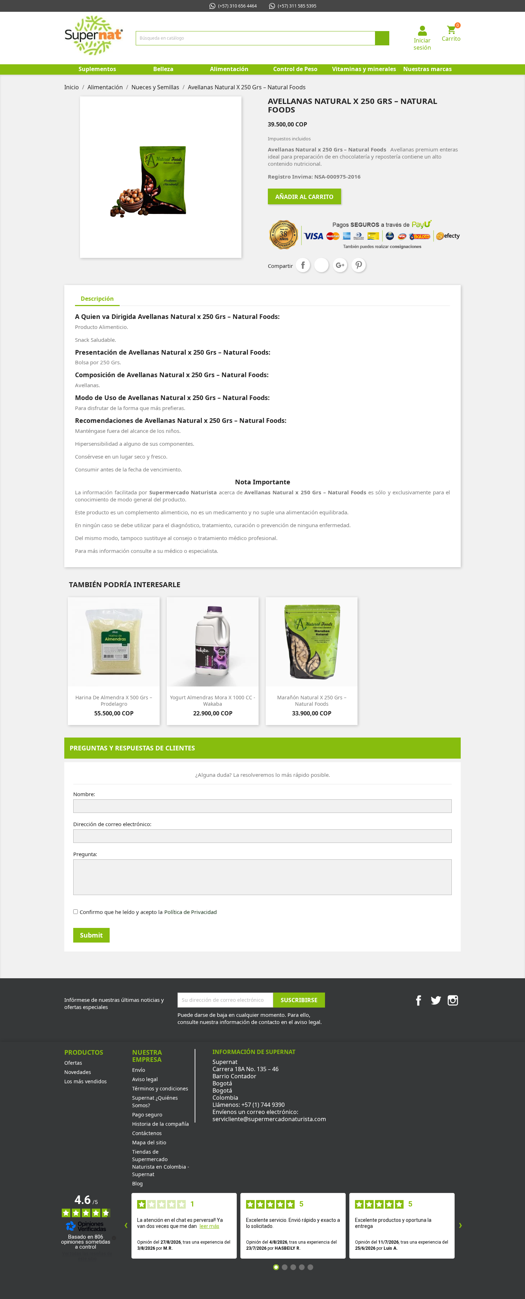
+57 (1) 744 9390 (263, 1105)
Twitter (436, 1000)
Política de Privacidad (190, 911)
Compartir (303, 265)
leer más (209, 1226)
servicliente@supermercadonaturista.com (269, 1119)
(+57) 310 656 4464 (237, 6)
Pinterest (358, 265)
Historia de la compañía (160, 1123)
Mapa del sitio (149, 1142)
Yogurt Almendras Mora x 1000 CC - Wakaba (212, 700)
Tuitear (321, 265)
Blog (137, 1183)
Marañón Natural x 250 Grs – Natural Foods (311, 700)
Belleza (163, 69)
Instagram (453, 1000)
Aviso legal (145, 1079)
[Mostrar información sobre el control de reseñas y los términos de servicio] (114, 1238)
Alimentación (229, 69)
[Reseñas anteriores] (126, 1226)
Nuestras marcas (427, 69)
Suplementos (97, 69)
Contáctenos (147, 1133)
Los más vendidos (85, 1081)
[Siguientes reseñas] (460, 1226)
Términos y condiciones (160, 1088)
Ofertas (73, 1062)
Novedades (77, 1072)
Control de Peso (295, 69)
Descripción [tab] (97, 299)
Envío (138, 1069)
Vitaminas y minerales (363, 69)
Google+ (340, 265)
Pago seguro (147, 1114)
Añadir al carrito (304, 197)
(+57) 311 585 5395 (297, 6)
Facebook (418, 1000)
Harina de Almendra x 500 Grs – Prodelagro (113, 700)
